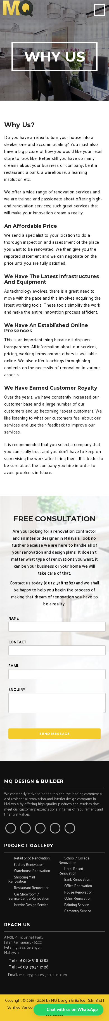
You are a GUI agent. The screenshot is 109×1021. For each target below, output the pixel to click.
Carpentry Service (77, 911)
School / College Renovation (74, 860)
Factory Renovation (29, 865)
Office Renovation (78, 886)
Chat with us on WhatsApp (72, 1010)
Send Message (54, 734)
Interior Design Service (31, 905)
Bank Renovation (77, 879)
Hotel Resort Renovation (71, 871)
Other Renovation (77, 898)
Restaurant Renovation (31, 888)
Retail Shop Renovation (32, 858)
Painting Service (76, 905)
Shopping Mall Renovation (21, 879)
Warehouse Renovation (32, 871)
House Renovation (78, 892)
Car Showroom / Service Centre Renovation (28, 896)
